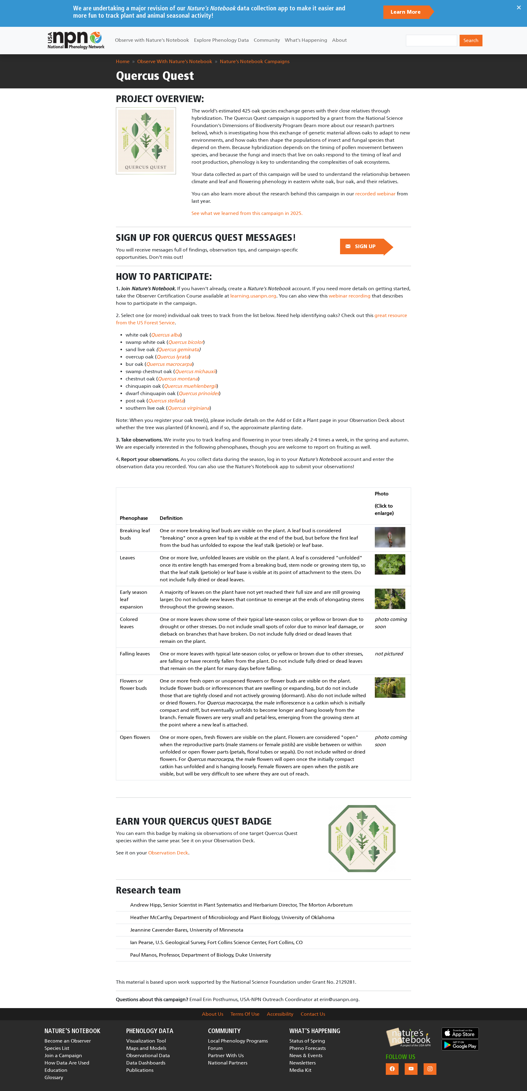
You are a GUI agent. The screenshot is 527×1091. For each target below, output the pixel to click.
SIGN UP (365, 246)
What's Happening (306, 40)
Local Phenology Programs (238, 1041)
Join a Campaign (63, 1055)
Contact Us (313, 1014)
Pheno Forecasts (307, 1048)
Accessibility (280, 1014)
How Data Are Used (67, 1063)
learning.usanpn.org (253, 296)
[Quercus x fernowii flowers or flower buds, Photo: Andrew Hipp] (390, 687)
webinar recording (350, 296)
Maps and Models (146, 1048)
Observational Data (148, 1055)
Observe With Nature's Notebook (174, 61)
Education (56, 1070)
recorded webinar (375, 194)
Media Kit (300, 1070)
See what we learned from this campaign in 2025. (247, 213)
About (339, 40)
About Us (212, 1014)
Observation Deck (168, 853)
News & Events (305, 1055)
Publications (139, 1070)
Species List (57, 1048)
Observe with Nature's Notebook (152, 40)
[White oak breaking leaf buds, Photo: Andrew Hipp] (390, 537)
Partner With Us (226, 1055)
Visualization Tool (146, 1041)
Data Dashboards (145, 1063)
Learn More (406, 12)
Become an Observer (68, 1041)
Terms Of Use (245, 1014)
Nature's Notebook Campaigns (254, 61)
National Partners (227, 1063)
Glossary (54, 1077)
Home (123, 61)
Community (267, 40)
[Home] (76, 40)
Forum (215, 1048)
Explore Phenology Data (221, 40)
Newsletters (302, 1063)
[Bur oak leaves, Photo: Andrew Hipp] (390, 564)
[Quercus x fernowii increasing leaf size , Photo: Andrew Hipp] (390, 598)
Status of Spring (307, 1041)
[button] (408, 1037)
